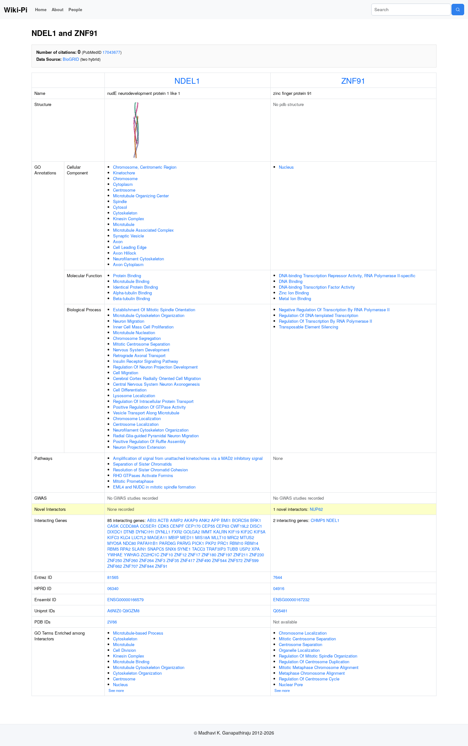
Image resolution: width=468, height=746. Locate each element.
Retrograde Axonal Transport (139, 355)
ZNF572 (235, 560)
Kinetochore (124, 173)
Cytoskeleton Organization (137, 673)
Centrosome (124, 190)
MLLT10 (218, 537)
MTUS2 (247, 537)
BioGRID (71, 59)
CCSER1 (148, 526)
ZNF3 (160, 560)
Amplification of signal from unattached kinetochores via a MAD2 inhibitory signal (188, 458)
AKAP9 (191, 520)
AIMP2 (176, 520)
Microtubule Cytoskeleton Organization (148, 315)
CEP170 (193, 526)
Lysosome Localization (134, 395)
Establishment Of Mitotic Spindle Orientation (154, 309)
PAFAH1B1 (147, 543)
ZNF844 (146, 566)
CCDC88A (129, 526)
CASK (113, 526)
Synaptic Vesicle (128, 236)
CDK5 (163, 526)
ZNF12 (180, 555)
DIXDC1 (114, 532)
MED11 (187, 537)
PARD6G (167, 543)
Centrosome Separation (300, 644)
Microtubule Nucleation (134, 332)
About (57, 9)
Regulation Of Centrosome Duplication (314, 661)
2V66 (112, 622)
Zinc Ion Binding (294, 293)
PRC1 (222, 543)
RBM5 (113, 549)
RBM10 (236, 543)
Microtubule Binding (131, 281)
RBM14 (251, 543)
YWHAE (115, 555)
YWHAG (131, 555)
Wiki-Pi (15, 9)
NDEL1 (187, 80)
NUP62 (316, 509)
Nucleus (286, 167)
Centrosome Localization (136, 424)
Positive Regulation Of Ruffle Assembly (149, 441)
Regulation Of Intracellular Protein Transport (153, 401)
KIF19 (233, 532)
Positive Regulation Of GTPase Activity (149, 407)
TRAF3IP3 (216, 549)
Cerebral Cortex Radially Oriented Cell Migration (157, 378)
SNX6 (170, 549)
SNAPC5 (155, 549)
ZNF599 (251, 560)
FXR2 (177, 532)
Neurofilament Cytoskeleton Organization (150, 430)
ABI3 (151, 520)
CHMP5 (318, 520)
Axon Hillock (124, 253)
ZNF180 (209, 555)
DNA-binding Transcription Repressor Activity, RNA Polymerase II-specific (347, 275)
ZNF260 (130, 560)
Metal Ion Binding (295, 298)
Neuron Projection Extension (139, 447)
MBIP (173, 537)
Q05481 (280, 611)
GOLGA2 (191, 532)
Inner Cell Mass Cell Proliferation (143, 327)
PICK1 (198, 543)
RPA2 (125, 549)
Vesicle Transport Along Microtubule (146, 413)
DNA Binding (290, 281)
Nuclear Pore (291, 684)
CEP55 (208, 526)
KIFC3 (113, 537)
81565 (112, 577)
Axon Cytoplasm (128, 264)
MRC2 (233, 537)
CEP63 (222, 526)
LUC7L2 (138, 537)
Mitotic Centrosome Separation (141, 344)
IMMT (206, 532)
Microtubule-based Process (138, 633)
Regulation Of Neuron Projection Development (155, 367)
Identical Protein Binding (135, 287)
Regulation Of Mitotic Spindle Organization (318, 656)
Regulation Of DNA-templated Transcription (318, 315)
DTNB (129, 532)
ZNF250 (114, 560)
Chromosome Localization (137, 418)
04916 (278, 588)
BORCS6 (240, 520)
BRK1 (255, 520)
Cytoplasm (123, 184)
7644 (277, 577)
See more (116, 690)
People (75, 9)
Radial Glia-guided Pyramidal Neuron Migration (156, 436)
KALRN (220, 532)
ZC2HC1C (150, 555)
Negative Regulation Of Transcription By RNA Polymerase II (334, 309)
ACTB (163, 520)
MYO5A (114, 543)
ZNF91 (353, 80)
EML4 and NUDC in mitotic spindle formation (154, 487)
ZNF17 (194, 555)
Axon (118, 241)
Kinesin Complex (128, 218)
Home (40, 9)
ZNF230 (256, 555)
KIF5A (260, 532)
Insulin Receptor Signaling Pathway (145, 361)
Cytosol (120, 207)
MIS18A (202, 537)
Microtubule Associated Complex (143, 230)
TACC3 (198, 549)
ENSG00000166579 (125, 599)
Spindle (120, 201)
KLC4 (125, 537)
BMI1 (226, 520)
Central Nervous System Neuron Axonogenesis (156, 384)
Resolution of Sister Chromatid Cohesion (150, 470)
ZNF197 (224, 555)
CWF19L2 (239, 526)
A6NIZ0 (114, 611)
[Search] (457, 9)
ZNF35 (173, 560)
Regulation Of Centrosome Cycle (309, 679)
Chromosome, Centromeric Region (144, 167)
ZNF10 (166, 555)
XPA (256, 549)
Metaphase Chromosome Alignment (312, 673)
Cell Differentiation (129, 390)
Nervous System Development (141, 350)
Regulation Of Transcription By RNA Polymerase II (325, 321)
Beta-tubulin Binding (131, 298)
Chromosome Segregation (137, 338)
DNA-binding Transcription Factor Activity (317, 287)
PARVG (184, 543)
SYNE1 (184, 549)
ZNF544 (219, 560)
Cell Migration (125, 372)
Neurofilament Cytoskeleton (138, 259)
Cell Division (124, 650)
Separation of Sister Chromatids (142, 464)
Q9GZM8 (131, 611)
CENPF (177, 526)
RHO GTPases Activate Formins (143, 475)
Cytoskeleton (125, 213)
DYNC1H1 (145, 532)
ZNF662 (114, 566)
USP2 (244, 549)
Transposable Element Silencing (308, 327)
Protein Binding (127, 275)
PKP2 (210, 543)
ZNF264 (146, 560)
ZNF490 (203, 560)
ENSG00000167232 (291, 599)
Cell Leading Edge (129, 247)
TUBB (232, 549)
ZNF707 (130, 566)
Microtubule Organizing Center (141, 196)
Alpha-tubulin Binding (132, 293)
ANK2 (204, 520)
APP (215, 520)
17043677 (111, 52)
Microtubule (123, 224)
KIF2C (246, 532)
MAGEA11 (157, 537)
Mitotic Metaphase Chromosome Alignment (318, 667)
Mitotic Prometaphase (133, 481)
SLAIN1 (139, 549)
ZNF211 (240, 555)
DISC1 (256, 526)
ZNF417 (187, 560)
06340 (112, 588)
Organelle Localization (299, 650)
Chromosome (125, 178)
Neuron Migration (128, 321)
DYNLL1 (162, 532)
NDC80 (129, 543)
